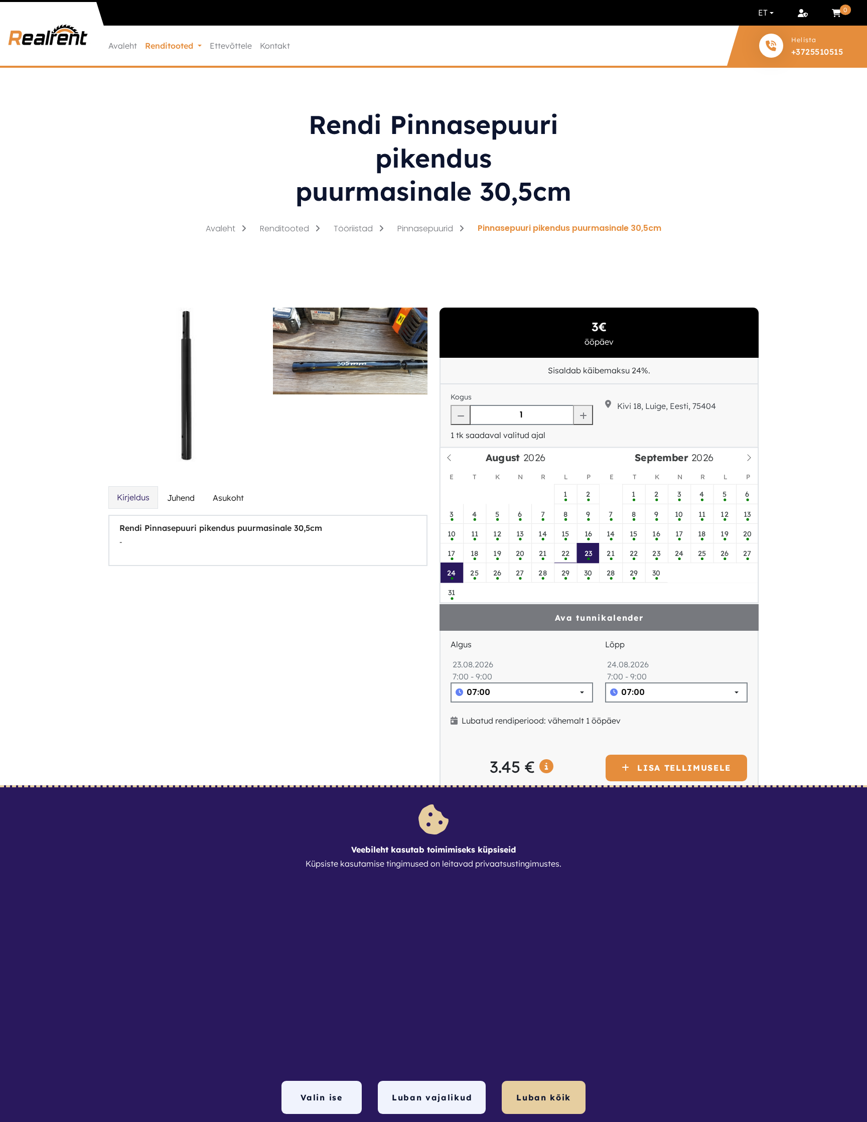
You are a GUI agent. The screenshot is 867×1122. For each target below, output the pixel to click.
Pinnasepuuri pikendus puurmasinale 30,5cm (569, 228)
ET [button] (763, 13)
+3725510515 (817, 52)
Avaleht (122, 46)
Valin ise (321, 1097)
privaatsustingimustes (517, 864)
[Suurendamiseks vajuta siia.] (185, 384)
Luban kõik (543, 1097)
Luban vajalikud (432, 1097)
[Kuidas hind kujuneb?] (546, 766)
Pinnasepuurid (426, 228)
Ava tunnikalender (599, 618)
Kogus (461, 396)
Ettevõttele (231, 46)
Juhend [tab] (181, 498)
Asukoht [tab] (228, 498)
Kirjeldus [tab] (133, 497)
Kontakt (275, 46)
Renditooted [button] (170, 46)
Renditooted (285, 228)
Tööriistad (354, 228)
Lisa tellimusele (684, 768)
